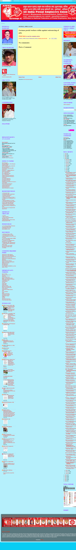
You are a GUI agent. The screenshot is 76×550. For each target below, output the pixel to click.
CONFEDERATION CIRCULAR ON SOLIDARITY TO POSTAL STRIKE (11, 397)
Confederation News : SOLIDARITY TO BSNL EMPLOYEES (70, 349)
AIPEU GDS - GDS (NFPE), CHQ (9, 313)
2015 (66, 158)
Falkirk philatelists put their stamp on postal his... (70, 417)
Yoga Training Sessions (69, 313)
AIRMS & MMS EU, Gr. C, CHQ (8, 345)
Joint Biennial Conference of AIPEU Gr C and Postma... (70, 431)
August (67, 165)
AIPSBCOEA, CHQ (6, 419)
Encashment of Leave (6, 180)
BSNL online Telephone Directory (8, 279)
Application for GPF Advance (7, 254)
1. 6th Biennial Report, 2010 (7, 234)
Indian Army (4, 283)
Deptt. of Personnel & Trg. (7, 287)
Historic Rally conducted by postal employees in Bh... (70, 410)
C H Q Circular (68, 384)
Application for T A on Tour (7, 257)
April (67, 171)
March (67, 470)
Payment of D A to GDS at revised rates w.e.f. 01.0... (70, 307)
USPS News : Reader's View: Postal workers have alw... (70, 330)
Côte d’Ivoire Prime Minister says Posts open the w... (70, 403)
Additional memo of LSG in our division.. (11, 464)
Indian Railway (4, 281)
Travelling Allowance (6, 185)
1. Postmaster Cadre (6, 193)
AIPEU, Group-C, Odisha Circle (9, 359)
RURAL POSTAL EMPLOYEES (8, 332)
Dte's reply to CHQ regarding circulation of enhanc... (70, 288)
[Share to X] (54, 38)
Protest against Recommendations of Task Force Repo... (70, 457)
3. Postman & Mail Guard (6, 195)
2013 (66, 476)
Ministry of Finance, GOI (6, 286)
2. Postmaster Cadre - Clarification (8, 194)
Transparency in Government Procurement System (70, 224)
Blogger (42, 539)
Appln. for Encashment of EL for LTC (9, 256)
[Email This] (51, 38)
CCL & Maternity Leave (6, 173)
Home (40, 77)
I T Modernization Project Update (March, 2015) (70, 324)
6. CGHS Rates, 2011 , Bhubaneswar (8, 242)
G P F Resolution (68, 242)
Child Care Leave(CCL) (6, 171)
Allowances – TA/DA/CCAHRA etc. (8, 170)
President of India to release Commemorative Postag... (70, 300)
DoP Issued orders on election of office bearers (11, 334)
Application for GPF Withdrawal (8, 255)
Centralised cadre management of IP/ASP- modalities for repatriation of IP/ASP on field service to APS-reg (11, 383)
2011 (66, 479)
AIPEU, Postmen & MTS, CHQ (8, 305)
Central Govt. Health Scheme (7, 289)
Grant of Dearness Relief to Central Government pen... (70, 190)
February (67, 471)
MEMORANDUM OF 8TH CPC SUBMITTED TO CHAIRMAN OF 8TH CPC (8, 342)
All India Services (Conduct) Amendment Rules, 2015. (70, 354)
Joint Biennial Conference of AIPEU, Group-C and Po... (70, 393)
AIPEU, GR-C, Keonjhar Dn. (8, 446)
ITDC (3, 290)
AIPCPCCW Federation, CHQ (8, 402)
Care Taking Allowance (6, 178)
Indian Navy (4, 284)
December (68, 159)
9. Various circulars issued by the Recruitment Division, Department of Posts (8, 205)
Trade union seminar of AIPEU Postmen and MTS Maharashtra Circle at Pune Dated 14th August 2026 (11, 308)
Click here (22, 36)
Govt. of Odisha (5, 291)
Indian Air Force (5, 285)
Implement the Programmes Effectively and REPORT (10, 354)
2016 (66, 156)
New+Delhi (72, 130)
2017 (66, 155)
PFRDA (3, 296)
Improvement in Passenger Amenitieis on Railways (70, 305)
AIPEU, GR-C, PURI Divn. (8, 470)
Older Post (58, 77)
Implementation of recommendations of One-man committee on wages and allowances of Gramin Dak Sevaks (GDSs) (9, 441)
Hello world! (5, 377)
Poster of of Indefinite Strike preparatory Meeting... (70, 436)
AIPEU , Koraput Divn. (7, 434)
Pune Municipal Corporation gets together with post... (70, 210)
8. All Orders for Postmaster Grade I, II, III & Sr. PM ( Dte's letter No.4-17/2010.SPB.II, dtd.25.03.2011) (8, 202)
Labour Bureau (5, 288)
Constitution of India (6, 294)
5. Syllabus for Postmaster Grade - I (8, 197)
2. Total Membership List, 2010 (7, 235)
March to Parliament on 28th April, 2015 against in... (70, 319)
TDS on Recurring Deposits (70, 218)
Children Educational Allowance (8, 175)
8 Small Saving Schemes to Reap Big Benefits (70, 383)
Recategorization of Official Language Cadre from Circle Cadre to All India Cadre (9, 391)
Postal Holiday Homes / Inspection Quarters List (11, 370)
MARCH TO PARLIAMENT (70, 286)
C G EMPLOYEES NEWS (7, 376)
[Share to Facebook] (55, 38)
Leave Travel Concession (6, 184)
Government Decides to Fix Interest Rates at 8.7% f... (70, 280)
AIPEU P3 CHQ (6, 348)
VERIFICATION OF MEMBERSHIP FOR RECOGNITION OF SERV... (70, 445)
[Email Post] (49, 38)
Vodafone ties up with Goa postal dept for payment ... (70, 347)
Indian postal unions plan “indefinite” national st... (70, 373)
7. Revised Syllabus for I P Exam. (8, 200)
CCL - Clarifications (5, 172)
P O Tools (5, 368)
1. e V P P (4, 215)
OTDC (3, 292)
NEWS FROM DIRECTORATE (70, 386)
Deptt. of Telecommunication (7, 278)
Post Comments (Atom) (28, 79)
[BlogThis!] (52, 38)
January (67, 473)
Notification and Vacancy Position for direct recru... (70, 380)
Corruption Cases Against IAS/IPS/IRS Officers (70, 249)
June (67, 168)
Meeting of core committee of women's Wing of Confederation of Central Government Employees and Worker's (9, 363)
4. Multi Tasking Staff (6, 196)
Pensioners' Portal (5, 295)
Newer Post (22, 77)
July (66, 166)
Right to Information (6, 293)
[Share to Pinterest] (56, 38)
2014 (66, 475)
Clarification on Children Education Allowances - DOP (11, 455)
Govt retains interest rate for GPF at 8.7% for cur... (70, 282)
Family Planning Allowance (7, 183)
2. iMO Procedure (5, 216)
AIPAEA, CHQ (5, 394)
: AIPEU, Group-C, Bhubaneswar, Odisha (9, 75)
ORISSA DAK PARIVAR (7, 426)
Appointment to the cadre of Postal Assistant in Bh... (70, 451)
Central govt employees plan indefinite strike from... (70, 205)
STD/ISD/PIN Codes (5, 280)
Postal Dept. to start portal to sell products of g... (70, 295)
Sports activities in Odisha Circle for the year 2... (70, 227)
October (67, 162)
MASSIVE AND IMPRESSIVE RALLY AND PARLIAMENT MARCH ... (70, 175)
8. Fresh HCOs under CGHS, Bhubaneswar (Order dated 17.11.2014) (7, 246)
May (66, 169)
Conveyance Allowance (6, 179)
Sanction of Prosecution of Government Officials (70, 245)
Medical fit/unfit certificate (7, 260)
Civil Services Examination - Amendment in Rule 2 (70, 357)
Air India (3, 282)
